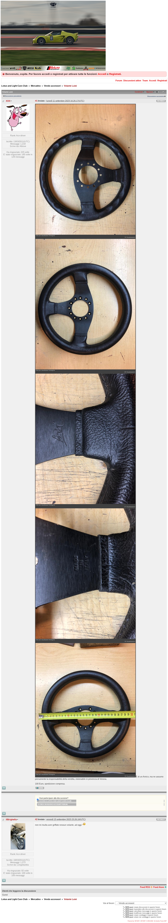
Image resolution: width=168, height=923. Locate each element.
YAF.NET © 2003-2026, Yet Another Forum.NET (154, 921)
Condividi (139, 92)
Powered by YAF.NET (134, 921)
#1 (36, 100)
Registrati (115, 74)
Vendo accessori (52, 86)
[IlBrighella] (18, 849)
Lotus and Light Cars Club (14, 86)
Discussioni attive (132, 80)
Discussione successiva (155, 96)
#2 (36, 819)
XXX (8, 101)
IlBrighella (11, 819)
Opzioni (149, 92)
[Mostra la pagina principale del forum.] (53, 70)
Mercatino (36, 86)
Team (145, 80)
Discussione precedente (13, 96)
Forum (119, 80)
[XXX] (18, 130)
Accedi (102, 74)
